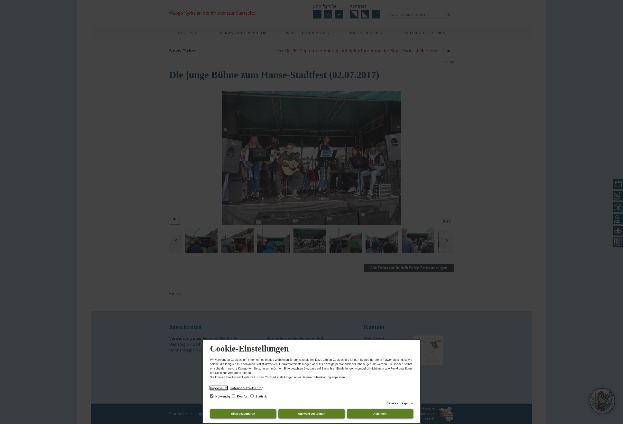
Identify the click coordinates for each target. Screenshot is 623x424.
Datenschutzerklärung (247, 388)
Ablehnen (379, 413)
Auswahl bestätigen (311, 413)
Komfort (242, 396)
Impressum (218, 388)
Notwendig (223, 396)
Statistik (261, 396)
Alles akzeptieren (243, 413)
